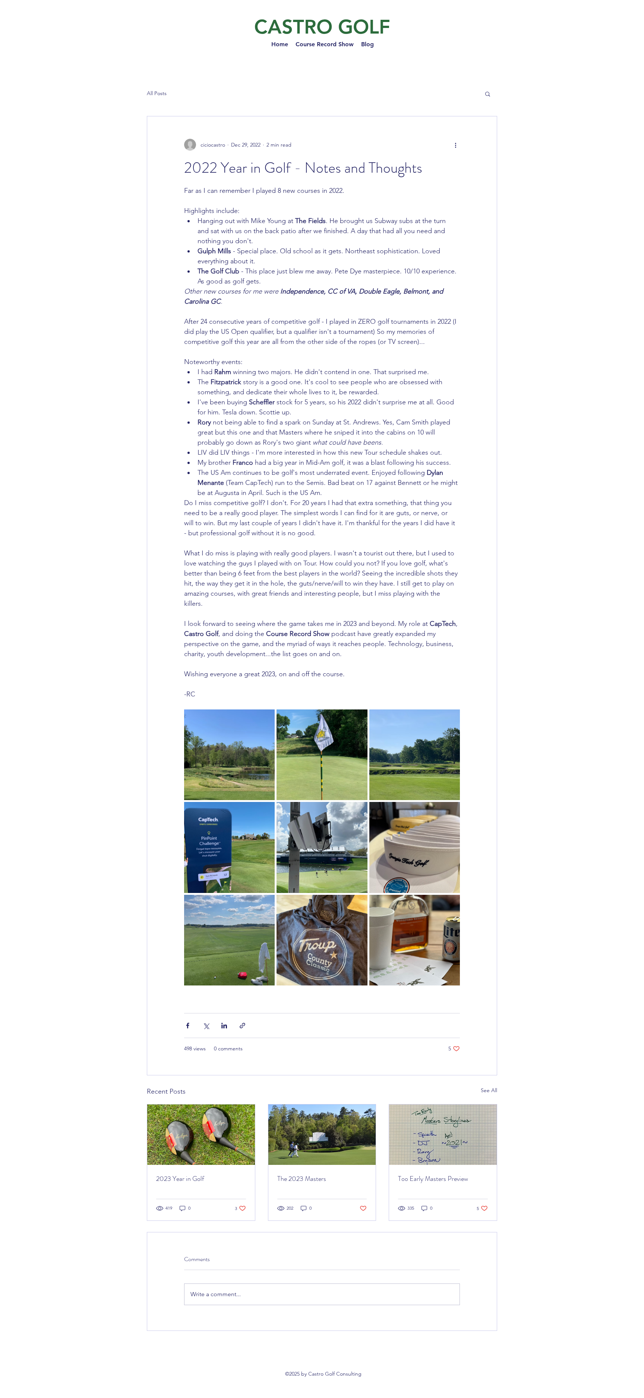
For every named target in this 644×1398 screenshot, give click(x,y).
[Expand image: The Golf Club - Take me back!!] (414, 754)
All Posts (157, 93)
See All (489, 1090)
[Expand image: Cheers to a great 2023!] (414, 940)
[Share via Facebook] (187, 1025)
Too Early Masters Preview (433, 1179)
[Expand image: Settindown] (229, 754)
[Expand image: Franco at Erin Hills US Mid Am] (229, 940)
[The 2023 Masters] (322, 1134)
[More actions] (455, 144)
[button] (487, 94)
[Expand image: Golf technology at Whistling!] (229, 847)
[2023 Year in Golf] (201, 1134)
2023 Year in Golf (180, 1179)
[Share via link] (242, 1025)
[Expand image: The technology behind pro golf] (322, 847)
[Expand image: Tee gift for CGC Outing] (322, 940)
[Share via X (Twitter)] (205, 1025)
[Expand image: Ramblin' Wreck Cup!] (414, 847)
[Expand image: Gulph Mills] (322, 754)
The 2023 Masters (301, 1179)
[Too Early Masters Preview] (443, 1134)
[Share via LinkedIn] (224, 1025)
